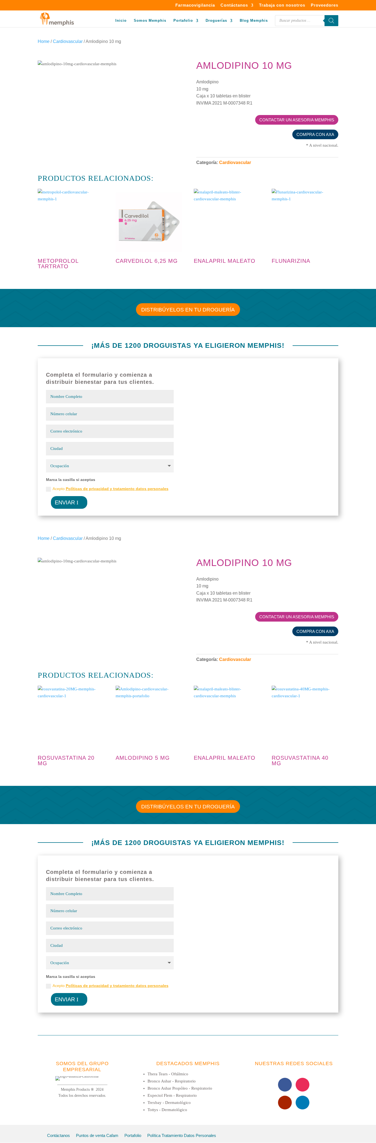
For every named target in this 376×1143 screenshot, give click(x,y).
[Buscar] (331, 20)
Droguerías (216, 21)
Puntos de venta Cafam (97, 1136)
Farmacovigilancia (195, 5)
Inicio (121, 21)
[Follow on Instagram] (302, 1085)
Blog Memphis (254, 21)
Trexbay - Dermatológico (169, 1102)
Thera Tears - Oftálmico (168, 1074)
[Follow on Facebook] (285, 1085)
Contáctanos (234, 5)
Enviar (65, 502)
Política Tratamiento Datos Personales (181, 1136)
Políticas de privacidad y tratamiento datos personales (117, 488)
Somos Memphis (150, 21)
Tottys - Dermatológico (167, 1110)
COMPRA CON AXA (315, 134)
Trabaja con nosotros (282, 5)
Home (44, 41)
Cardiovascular (68, 41)
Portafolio (183, 21)
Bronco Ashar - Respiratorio (172, 1081)
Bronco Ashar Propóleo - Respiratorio (180, 1088)
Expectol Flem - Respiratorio (172, 1095)
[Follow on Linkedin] (302, 1102)
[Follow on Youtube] (285, 1102)
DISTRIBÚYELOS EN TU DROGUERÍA (188, 310)
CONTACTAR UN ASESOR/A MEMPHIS (296, 119)
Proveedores (324, 5)
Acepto (110, 488)
